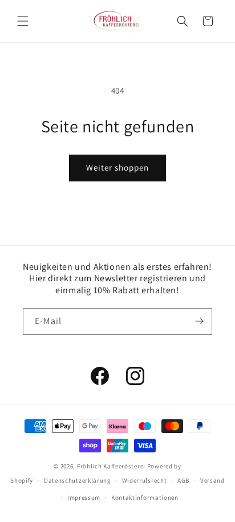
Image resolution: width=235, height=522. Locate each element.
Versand (212, 480)
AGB (183, 480)
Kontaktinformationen (145, 497)
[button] (22, 21)
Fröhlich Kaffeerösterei (111, 466)
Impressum (83, 497)
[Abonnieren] (199, 321)
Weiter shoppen (117, 167)
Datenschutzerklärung (77, 480)
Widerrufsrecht (144, 480)
